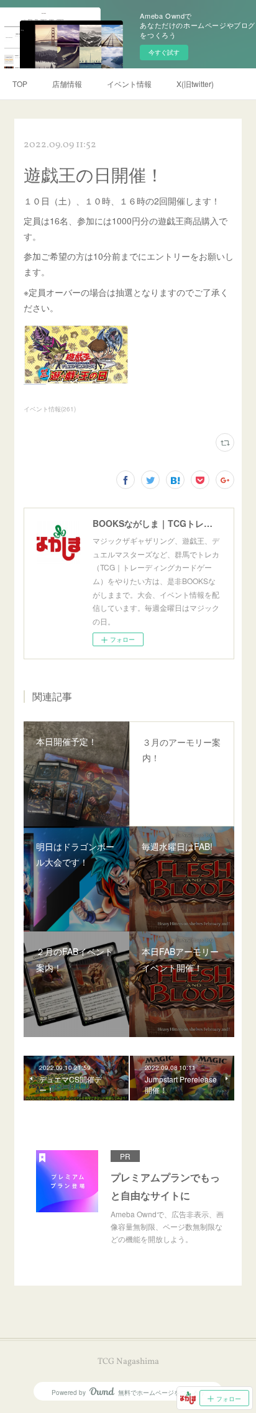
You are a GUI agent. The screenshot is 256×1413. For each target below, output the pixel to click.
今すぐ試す (164, 52)
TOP (19, 83)
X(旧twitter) (195, 83)
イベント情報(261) (50, 409)
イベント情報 (129, 83)
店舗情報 (67, 83)
